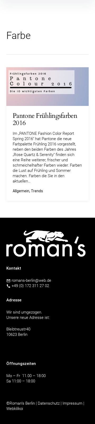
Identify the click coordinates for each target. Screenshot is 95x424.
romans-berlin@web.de (31, 280)
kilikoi (18, 408)
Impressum (72, 403)
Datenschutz (49, 403)
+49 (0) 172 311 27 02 (30, 285)
